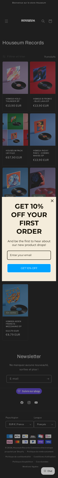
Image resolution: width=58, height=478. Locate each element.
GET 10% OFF (29, 268)
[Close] (52, 201)
